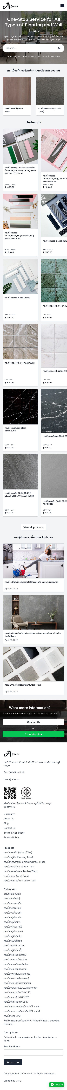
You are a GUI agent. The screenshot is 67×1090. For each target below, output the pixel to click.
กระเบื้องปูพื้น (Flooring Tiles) (18, 857)
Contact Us (33, 722)
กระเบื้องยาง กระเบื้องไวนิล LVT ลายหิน (22, 1006)
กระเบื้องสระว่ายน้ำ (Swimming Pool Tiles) (24, 861)
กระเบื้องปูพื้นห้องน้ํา (13, 950)
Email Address (12, 1046)
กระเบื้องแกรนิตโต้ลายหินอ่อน (17, 983)
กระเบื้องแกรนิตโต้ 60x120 (16, 997)
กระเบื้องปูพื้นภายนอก (13, 931)
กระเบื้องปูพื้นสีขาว (12, 922)
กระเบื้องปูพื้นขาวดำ (12, 912)
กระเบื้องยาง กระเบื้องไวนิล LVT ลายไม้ (22, 1011)
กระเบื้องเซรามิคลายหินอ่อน (16, 964)
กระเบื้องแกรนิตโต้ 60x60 (16, 1001)
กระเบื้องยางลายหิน (12, 903)
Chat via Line (33, 734)
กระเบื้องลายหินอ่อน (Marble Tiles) (21, 871)
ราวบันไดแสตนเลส (12, 893)
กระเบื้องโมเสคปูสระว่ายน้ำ (15, 969)
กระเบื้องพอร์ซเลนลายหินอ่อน (17, 973)
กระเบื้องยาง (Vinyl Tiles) (16, 876)
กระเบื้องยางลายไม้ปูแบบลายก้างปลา (20, 987)
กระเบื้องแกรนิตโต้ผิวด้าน (15, 959)
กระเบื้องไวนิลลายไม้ (13, 926)
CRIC (18, 1080)
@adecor (14, 779)
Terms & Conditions (14, 832)
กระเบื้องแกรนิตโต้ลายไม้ (15, 954)
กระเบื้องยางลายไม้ (12, 908)
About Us (8, 818)
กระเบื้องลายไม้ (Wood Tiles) (18, 852)
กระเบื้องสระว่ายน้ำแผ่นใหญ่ (16, 978)
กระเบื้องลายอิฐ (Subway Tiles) (19, 866)
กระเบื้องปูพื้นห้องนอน (14, 945)
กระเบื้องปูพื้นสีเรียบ (13, 940)
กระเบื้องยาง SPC (12, 1015)
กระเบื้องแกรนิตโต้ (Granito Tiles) (20, 880)
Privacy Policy (11, 837)
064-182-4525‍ (16, 772)
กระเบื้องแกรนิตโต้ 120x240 (17, 992)
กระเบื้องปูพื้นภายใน (12, 917)
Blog (6, 823)
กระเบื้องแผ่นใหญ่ (12, 898)
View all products (33, 527)
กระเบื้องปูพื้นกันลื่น (12, 936)
